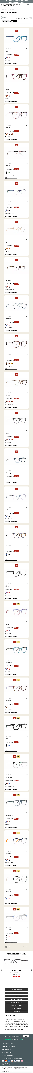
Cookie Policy (4, 1068)
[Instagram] (10, 1064)
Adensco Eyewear (16, 989)
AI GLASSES (4, 17)
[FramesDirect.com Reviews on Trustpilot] (16, 1039)
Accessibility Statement (6, 1069)
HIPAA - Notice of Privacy (16, 1068)
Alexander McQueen (16, 999)
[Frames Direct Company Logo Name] (10, 5)
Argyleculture (16, 1008)
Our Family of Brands (15, 1069)
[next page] (26, 946)
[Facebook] (3, 1064)
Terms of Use (10, 1067)
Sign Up (25, 1036)
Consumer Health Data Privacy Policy (20, 1067)
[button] (31, 970)
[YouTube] (13, 1064)
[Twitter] (5, 1064)
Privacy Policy (4, 1067)
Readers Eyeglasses (16, 993)
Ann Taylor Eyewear (16, 1002)
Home (2, 9)
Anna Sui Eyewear (16, 1005)
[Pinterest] (8, 1064)
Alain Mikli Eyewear (16, 996)
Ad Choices (9, 1068)
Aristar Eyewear (16, 1011)
